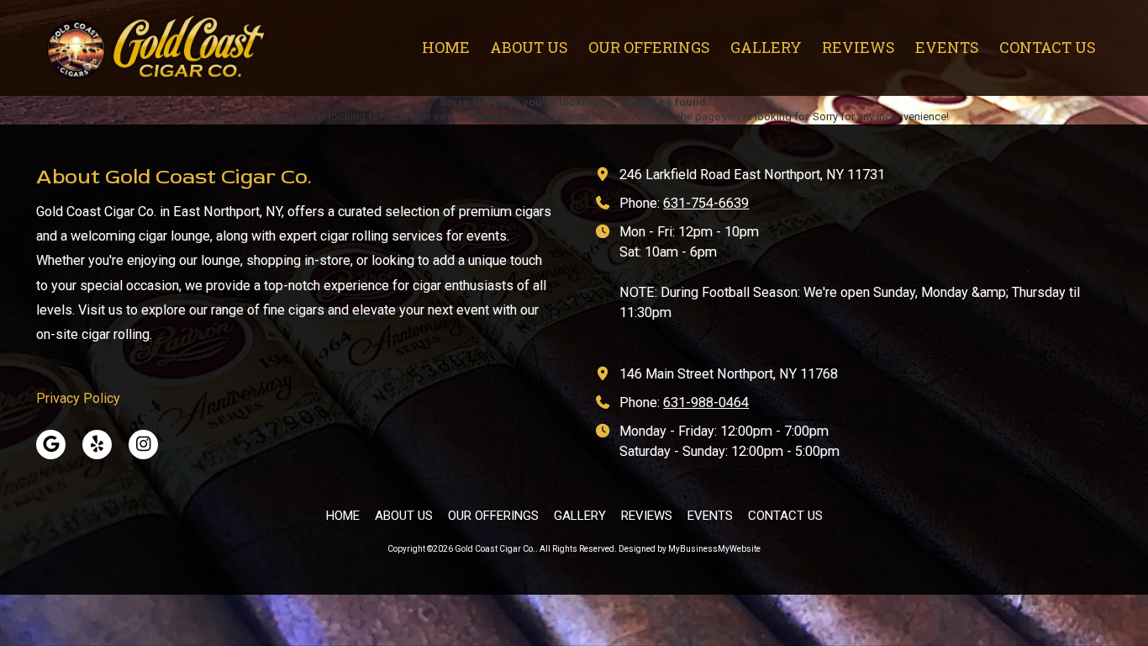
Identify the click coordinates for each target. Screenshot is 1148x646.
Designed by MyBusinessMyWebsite (690, 548)
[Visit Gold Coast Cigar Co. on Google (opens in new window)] (51, 444)
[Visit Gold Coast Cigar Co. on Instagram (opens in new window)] (143, 444)
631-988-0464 (706, 402)
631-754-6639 (706, 203)
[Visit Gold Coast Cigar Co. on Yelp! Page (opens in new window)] (97, 444)
